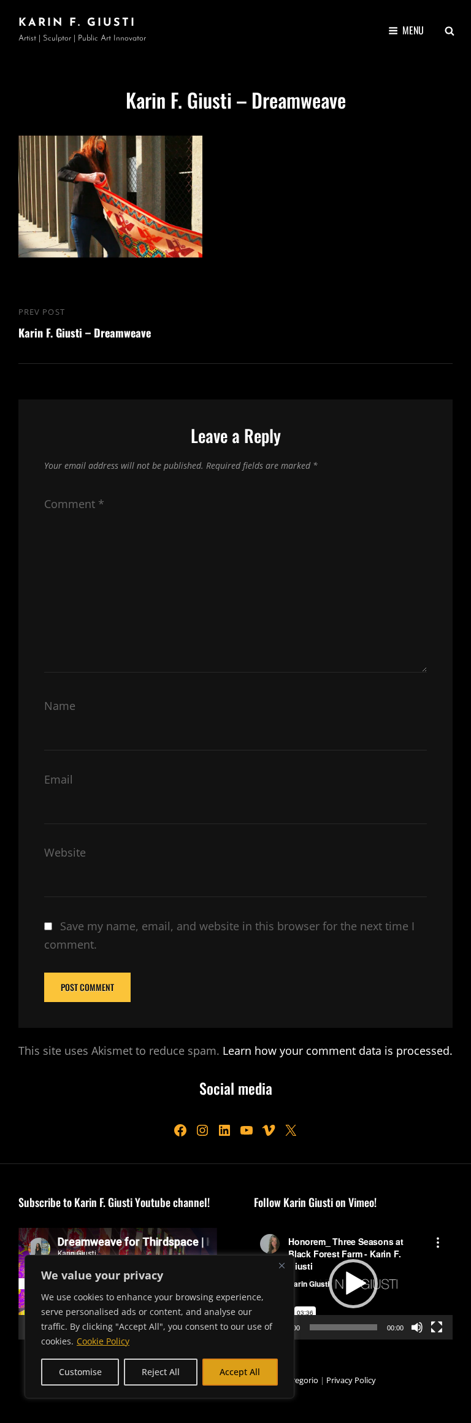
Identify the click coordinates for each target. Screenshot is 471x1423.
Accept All (240, 1372)
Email (58, 779)
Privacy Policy (351, 1380)
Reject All (161, 1372)
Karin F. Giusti (77, 23)
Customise (80, 1372)
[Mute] (417, 1327)
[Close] (281, 1265)
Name (59, 705)
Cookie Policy (103, 1341)
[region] (159, 1326)
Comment (74, 503)
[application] (353, 1284)
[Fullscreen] (437, 1327)
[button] (353, 1283)
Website (65, 852)
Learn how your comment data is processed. (338, 1050)
